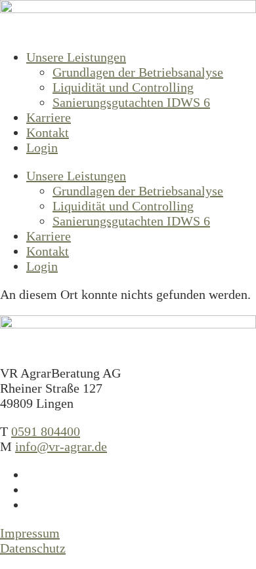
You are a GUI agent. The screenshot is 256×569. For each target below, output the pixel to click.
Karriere (48, 117)
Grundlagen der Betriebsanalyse (138, 72)
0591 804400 (45, 431)
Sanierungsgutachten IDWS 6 (131, 102)
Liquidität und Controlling (123, 87)
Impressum (30, 533)
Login (42, 147)
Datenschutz (33, 548)
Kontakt (47, 132)
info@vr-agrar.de (61, 446)
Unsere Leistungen (76, 57)
